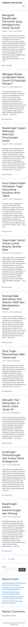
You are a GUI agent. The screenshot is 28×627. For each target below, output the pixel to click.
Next (13, 559)
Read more (13, 114)
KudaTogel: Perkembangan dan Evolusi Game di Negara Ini (13, 456)
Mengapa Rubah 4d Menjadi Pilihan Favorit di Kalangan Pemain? (14, 79)
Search (4, 567)
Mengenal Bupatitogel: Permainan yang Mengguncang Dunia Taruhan (12, 21)
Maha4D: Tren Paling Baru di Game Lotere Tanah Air (10, 404)
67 (9, 559)
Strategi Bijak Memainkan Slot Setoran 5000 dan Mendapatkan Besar (13, 302)
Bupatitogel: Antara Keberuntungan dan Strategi (11, 508)
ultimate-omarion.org (12, 3)
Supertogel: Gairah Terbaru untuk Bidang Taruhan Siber (13, 245)
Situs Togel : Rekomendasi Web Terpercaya (13, 354)
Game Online (8, 65)
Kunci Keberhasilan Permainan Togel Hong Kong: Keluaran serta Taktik (14, 189)
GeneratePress (14, 624)
